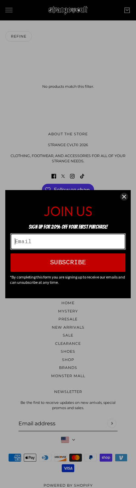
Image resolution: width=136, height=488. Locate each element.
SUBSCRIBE (68, 262)
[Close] (124, 197)
